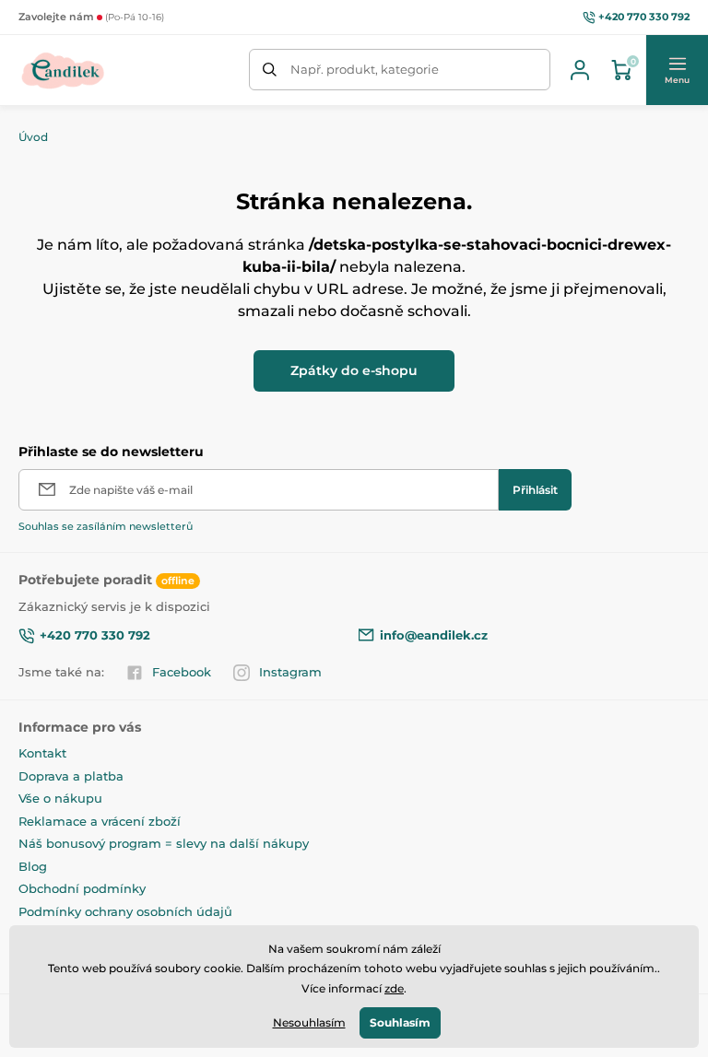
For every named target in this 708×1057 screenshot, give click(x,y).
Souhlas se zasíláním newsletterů (105, 526)
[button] (676, 70)
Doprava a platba (71, 776)
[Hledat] (269, 69)
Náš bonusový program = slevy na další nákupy (163, 843)
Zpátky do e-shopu (354, 370)
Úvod (33, 137)
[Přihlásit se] (580, 70)
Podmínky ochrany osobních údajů (125, 911)
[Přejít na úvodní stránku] (63, 70)
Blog (32, 866)
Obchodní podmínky (82, 888)
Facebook (181, 671)
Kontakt (42, 753)
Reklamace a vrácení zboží (99, 821)
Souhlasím (400, 1022)
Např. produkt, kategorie (364, 69)
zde (394, 988)
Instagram (290, 671)
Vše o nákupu (60, 798)
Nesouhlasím (309, 1022)
